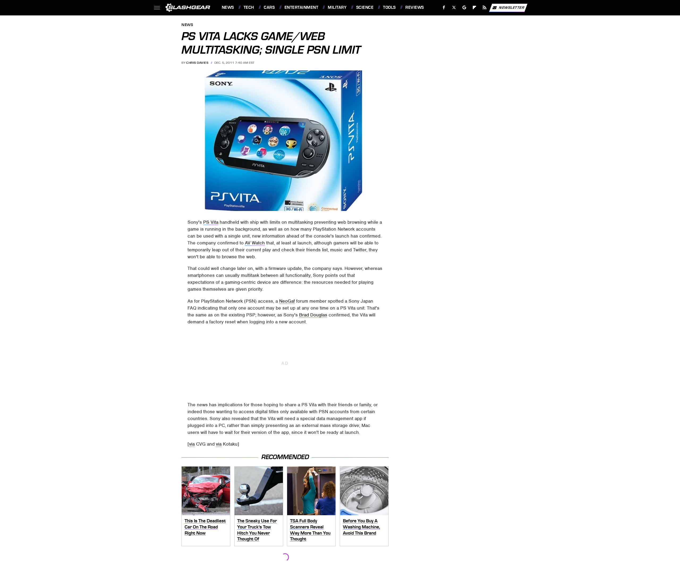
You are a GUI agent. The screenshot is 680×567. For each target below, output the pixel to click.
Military (337, 7)
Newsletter (511, 7)
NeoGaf (287, 301)
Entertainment (301, 7)
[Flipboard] (474, 7)
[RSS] (484, 7)
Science (364, 7)
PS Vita (210, 222)
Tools (389, 7)
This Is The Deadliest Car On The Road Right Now (205, 526)
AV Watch (255, 243)
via (192, 444)
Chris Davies (197, 63)
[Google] (464, 7)
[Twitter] (454, 7)
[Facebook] (444, 7)
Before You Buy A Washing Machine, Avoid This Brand (361, 526)
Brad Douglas (313, 315)
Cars (269, 7)
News (228, 7)
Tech (249, 7)
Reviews (414, 7)
